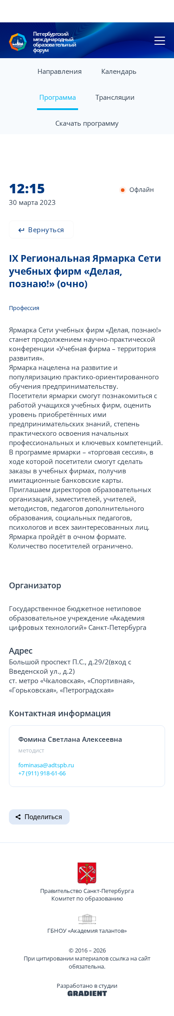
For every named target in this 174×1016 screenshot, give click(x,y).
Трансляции (115, 97)
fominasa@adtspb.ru (46, 765)
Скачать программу (87, 123)
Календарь (119, 71)
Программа (57, 97)
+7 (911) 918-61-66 (42, 773)
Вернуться (45, 229)
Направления (59, 71)
